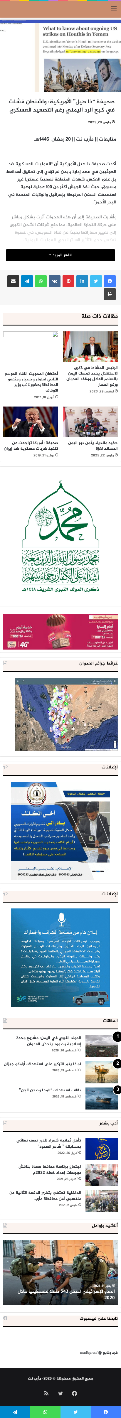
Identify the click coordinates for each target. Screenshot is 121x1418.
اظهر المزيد (62, 255)
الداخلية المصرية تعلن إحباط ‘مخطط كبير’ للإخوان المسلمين (65, 1295)
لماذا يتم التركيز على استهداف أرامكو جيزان (42, 1064)
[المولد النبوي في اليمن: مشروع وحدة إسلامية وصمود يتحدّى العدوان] (101, 1046)
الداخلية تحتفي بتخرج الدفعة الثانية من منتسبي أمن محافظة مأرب (45, 1195)
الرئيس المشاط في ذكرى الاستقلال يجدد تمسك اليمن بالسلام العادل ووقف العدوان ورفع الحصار (92, 376)
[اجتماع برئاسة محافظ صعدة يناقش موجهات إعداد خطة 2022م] (101, 1175)
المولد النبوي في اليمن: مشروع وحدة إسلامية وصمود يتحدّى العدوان (48, 1041)
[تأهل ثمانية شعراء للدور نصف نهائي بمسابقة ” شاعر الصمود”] (101, 1149)
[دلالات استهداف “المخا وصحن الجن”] (101, 1098)
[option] (60, 1272)
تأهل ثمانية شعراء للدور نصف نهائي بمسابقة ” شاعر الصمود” (48, 1143)
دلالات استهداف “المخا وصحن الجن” (50, 1090)
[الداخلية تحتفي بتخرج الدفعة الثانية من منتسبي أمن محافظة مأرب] (101, 1201)
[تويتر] (96, 281)
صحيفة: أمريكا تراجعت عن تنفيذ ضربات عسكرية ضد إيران (31, 446)
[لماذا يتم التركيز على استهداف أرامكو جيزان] (101, 1072)
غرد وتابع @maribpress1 (99, 1353)
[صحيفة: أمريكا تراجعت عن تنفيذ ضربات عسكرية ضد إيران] (30, 422)
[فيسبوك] (110, 281)
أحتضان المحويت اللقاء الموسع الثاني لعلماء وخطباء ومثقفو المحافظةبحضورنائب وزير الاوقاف (31, 382)
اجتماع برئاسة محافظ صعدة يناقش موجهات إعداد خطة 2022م (50, 1169)
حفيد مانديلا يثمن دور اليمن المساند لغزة (93, 446)
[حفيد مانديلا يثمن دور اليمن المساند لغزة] (90, 422)
